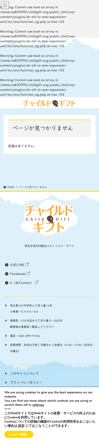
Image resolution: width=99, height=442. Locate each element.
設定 (21, 426)
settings (38, 405)
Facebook (17, 273)
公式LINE (17, 264)
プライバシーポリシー (26, 382)
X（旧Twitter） (22, 282)
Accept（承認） (19, 434)
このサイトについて (24, 373)
